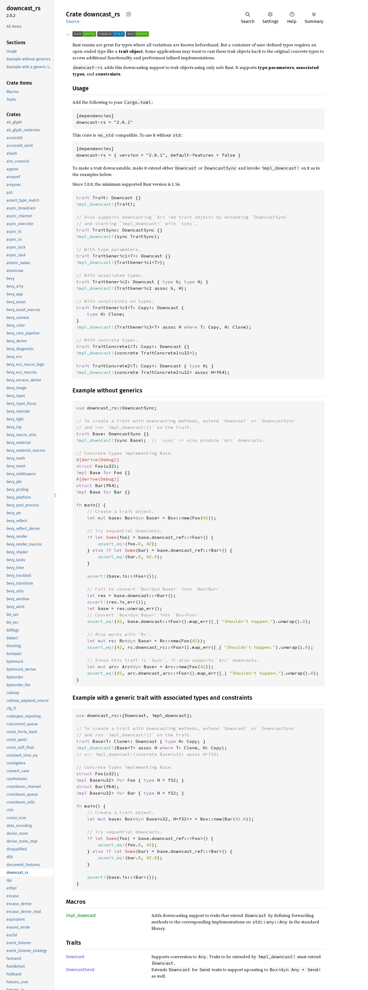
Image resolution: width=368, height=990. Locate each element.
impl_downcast (81, 915)
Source (72, 21)
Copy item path (128, 14)
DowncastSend (80, 969)
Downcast (75, 956)
